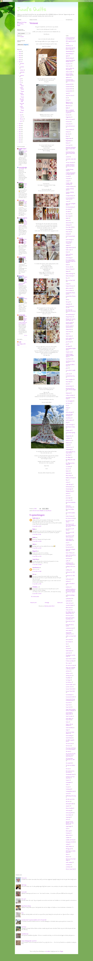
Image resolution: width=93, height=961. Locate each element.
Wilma (67, 854)
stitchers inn (68, 673)
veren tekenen (69, 815)
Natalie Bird (68, 473)
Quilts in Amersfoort (70, 583)
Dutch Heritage (69, 239)
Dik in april (24, 899)
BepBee (67, 108)
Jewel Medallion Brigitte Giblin (71, 349)
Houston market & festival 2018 (70, 323)
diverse (67, 220)
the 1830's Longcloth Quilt (70, 740)
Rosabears (21, 182)
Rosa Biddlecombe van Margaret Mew (70, 612)
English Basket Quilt (70, 247)
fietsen (67, 271)
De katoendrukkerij (70, 207)
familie (67, 264)
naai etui (67, 469)
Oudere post (59, 602)
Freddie (67, 284)
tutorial (67, 793)
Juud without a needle (70, 370)
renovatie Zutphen (69, 605)
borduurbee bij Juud (70, 126)
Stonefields (68, 678)
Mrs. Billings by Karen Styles (70, 463)
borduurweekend (69, 129)
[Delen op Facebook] (46, 508)
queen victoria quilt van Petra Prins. (71, 555)
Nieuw (67, 480)
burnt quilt (68, 145)
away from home (69, 95)
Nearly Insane (68, 475)
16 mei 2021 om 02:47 (37, 593)
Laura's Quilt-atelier (23, 167)
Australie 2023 (69, 86)
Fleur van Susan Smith (70, 280)
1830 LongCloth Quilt (70, 41)
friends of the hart (70, 286)
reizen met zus (69, 603)
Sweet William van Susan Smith (69, 719)
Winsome (68, 856)
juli (21, 78)
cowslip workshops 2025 (70, 189)
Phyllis (34, 529)
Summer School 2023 (70, 691)
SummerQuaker (69, 694)
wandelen (68, 837)
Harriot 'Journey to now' (70, 307)
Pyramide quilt (69, 547)
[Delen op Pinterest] (48, 508)
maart (21, 117)
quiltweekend (68, 598)
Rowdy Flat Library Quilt (70, 625)
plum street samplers (70, 512)
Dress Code (68, 231)
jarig (67, 344)
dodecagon (68, 225)
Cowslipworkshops (70, 195)
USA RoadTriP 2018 (69, 803)
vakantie (67, 806)
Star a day (68, 663)
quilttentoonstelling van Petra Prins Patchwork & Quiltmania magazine (70, 590)
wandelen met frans (70, 840)
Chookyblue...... (35, 587)
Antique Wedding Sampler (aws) (69, 74)
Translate (22, 36)
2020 (20, 123)
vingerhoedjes (68, 826)
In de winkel (24, 892)
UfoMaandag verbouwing (71, 796)
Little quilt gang (69, 412)
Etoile (67, 252)
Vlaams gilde (68, 831)
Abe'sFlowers (68, 45)
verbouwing (68, 810)
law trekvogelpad (69, 401)
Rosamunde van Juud (70, 621)
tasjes (67, 730)
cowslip (67, 181)
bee (66, 98)
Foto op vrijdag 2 (25, 203)
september (22, 72)
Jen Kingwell (68, 346)
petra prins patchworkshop (69, 506)
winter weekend (69, 862)
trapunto (68, 780)
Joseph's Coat (69, 352)
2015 (20, 134)
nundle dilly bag (69, 484)
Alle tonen (25, 335)
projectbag (68, 545)
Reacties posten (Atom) (49, 606)
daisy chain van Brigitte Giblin (70, 204)
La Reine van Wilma (70, 395)
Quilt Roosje (68, 558)
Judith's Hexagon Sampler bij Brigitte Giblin (70, 355)
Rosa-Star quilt (69, 615)
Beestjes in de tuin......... (25, 185)
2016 (20, 131)
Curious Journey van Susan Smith (70, 198)
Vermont (21, 112)
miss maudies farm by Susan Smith (70, 452)
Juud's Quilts (31, 9)
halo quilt (68, 302)
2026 (20, 51)
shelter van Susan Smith (71, 636)
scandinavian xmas (69, 628)
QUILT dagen (24, 885)
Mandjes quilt (68, 430)
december (22, 63)
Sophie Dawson (69, 650)
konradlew (48, 951)
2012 (20, 140)
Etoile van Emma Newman (69, 255)
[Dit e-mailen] (42, 508)
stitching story (69, 675)
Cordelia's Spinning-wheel (70, 170)
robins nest (68, 610)
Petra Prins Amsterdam (70, 502)
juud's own (68, 373)
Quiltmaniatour (69, 579)
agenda (67, 56)
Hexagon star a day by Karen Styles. (70, 319)
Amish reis (68, 66)
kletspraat (68, 393)
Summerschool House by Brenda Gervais (70, 699)
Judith (20, 342)
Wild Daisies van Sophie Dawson (70, 851)
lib (66, 410)
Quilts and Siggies (22, 257)
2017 (20, 129)
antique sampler (69, 71)
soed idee (68, 648)
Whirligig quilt (68, 848)
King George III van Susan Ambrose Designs (71, 389)
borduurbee (68, 124)
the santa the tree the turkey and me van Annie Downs (70, 755)
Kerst (67, 384)
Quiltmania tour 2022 (70, 575)
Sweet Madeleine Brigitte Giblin (69, 713)
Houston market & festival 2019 (70, 326)
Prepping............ (25, 299)
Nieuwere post (33, 602)
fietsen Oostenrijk (69, 273)
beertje (67, 100)
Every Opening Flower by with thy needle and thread (70, 261)
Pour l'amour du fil (70, 518)
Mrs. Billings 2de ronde (70, 459)
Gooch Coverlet (69, 290)
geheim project (69, 288)
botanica (67, 131)
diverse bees (68, 222)
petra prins (68, 500)
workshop (68, 864)
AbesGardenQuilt (69, 51)
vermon (67, 819)
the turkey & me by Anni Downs (70, 771)
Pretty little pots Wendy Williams (69, 540)
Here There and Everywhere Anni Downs (71, 310)
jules (67, 368)
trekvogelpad (68, 782)
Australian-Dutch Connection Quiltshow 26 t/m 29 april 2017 (34, 920)
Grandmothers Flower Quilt (70, 293)
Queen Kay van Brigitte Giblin (70, 550)
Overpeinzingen (69, 489)
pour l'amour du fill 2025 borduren (70, 536)
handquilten (68, 304)
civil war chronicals (70, 162)
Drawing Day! (25, 151)
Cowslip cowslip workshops (69, 183)
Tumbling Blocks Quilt (70, 791)
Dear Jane (68, 214)
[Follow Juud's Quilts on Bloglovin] (23, 45)
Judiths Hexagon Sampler (22, 108)
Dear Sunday (68, 216)
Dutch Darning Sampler (70, 236)
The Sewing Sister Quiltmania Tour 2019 (70, 759)
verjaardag (68, 817)
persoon (67, 495)
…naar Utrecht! (21, 168)
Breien (67, 136)
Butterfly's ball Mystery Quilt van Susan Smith (71, 148)
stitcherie (68, 671)
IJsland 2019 (68, 329)
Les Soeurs (68, 403)
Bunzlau (67, 143)
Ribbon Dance (68, 607)
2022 (20, 59)
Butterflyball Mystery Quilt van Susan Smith (70, 152)
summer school (69, 686)
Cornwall (67, 176)
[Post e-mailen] (40, 508)
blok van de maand (70, 119)
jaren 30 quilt (68, 342)
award (67, 93)
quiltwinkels (68, 601)
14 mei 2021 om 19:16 (37, 534)
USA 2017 (67, 801)
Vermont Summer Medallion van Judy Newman (42, 510)
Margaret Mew (69, 436)
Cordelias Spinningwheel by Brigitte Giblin (70, 173)
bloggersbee (68, 117)
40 (66, 43)
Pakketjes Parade (69, 491)
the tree (67, 768)
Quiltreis (67, 581)
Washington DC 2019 (70, 842)
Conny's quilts (21, 200)
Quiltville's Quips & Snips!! (22, 149)
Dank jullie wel (22, 104)
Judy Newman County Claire (70, 361)
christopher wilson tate (71, 159)
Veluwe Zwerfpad (69, 808)
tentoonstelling (69, 735)
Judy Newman (68, 359)
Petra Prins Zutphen (70, 509)
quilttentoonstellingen (70, 595)
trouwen (67, 787)
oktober (22, 70)
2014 (20, 136)
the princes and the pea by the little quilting (71, 748)
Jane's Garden (69, 336)
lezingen (67, 407)
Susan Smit (68, 705)
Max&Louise (68, 442)
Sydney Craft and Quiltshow (69, 724)
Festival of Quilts (69, 269)
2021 (20, 61)
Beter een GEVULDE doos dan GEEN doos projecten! (70, 111)
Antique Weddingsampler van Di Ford (29, 941)
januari (21, 121)
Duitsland (68, 234)
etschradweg (68, 257)
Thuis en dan (24, 878)
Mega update (22, 85)
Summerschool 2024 (70, 697)
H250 (67, 299)
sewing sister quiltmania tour (69, 633)
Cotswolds (68, 178)
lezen (67, 405)
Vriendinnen (68, 833)
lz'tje (67, 422)
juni (21, 80)
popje (25, 258)
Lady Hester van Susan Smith (70, 398)
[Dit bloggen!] (44, 508)
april (21, 115)
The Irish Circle (69, 743)
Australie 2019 (69, 84)
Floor (34, 574)
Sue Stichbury (69, 682)
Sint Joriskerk (69, 641)
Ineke (34, 544)
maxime (67, 445)
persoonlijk (68, 498)
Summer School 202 (70, 689)
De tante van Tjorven (23, 218)
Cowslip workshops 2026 (70, 193)
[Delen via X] (45, 508)
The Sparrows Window (70, 765)
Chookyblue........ (22, 297)
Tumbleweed (68, 789)
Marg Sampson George (26, 906)
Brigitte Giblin (68, 138)
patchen (67, 493)
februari (22, 119)
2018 (20, 127)
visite (67, 828)
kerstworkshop (69, 386)
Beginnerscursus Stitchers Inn (69, 103)
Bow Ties (68, 134)
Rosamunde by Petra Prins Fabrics (70, 618)
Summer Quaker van (70, 684)
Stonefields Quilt (25, 934)
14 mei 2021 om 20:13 (37, 548)
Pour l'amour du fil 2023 (70, 521)
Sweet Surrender (69, 716)
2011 (20, 142)
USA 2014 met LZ (69, 799)
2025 (20, 53)
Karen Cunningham (69, 379)
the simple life (69, 763)
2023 (20, 57)
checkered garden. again (25, 241)
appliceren (68, 77)
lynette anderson (69, 420)
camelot (67, 157)
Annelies (34, 537)
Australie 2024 (69, 89)
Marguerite (35, 551)
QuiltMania (68, 570)
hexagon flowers (69, 316)
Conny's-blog (35, 559)
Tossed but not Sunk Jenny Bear (70, 777)
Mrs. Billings (68, 457)
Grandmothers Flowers (70, 296)
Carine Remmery (36, 567)
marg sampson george (70, 432)
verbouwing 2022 (69, 812)
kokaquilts (21, 238)
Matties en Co (69, 440)
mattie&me (68, 438)
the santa (68, 751)
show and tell (68, 639)
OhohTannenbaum (69, 486)
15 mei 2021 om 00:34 (37, 564)
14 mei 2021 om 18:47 (37, 526)
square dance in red (70, 658)
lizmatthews (68, 418)
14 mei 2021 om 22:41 (37, 556)
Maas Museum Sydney (70, 427)
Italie (67, 334)
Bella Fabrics (68, 105)
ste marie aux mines (70, 665)
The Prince (68, 745)
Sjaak (67, 646)
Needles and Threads (70, 477)
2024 (20, 55)
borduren (68, 121)
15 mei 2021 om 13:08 (37, 571)
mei (21, 83)
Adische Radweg (69, 53)
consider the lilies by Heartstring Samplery (70, 165)
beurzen (67, 115)
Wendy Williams (69, 846)
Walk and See (21, 276)
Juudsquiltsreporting (70, 376)
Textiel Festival (69, 738)
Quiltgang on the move (70, 566)
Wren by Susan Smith (70, 869)
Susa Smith (68, 702)
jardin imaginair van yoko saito (70, 339)
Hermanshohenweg (69, 314)
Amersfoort (68, 64)
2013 (20, 138)
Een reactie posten (35, 596)
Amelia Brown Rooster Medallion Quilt (70, 61)
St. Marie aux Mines (70, 661)
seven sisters (68, 630)
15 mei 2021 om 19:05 (37, 584)
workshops (68, 867)
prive (67, 542)
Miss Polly (68, 455)
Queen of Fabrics (69, 553)
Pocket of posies (69, 516)
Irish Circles (68, 331)
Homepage (47, 602)
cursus (67, 201)
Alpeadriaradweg (69, 58)
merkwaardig (68, 449)
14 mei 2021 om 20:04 (37, 541)
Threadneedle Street (70, 774)
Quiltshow (68, 587)
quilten (67, 560)
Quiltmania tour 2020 (70, 572)
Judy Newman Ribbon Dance (70, 365)
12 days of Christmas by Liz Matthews (70, 38)
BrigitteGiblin (68, 140)
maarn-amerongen (69, 424)
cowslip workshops (70, 186)
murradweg (68, 466)
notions (67, 482)
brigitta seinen (35, 518)
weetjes (67, 844)
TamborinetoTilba (69, 727)
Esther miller (68, 250)
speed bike (68, 653)
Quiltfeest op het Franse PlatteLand (69, 563)
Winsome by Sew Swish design (70, 859)
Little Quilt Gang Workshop (69, 415)
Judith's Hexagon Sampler (22, 89)
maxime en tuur (69, 447)
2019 (20, 125)
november (22, 67)
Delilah (67, 218)
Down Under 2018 (69, 227)
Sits (66, 644)
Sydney (67, 722)
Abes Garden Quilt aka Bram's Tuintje (70, 48)
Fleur (67, 278)
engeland (67, 245)
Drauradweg (68, 229)
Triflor (67, 784)
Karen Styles (68, 381)
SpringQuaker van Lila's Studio (70, 656)
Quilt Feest (24, 927)
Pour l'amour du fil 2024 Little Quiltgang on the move (71, 525)
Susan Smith (68, 707)
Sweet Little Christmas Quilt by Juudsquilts (70, 710)
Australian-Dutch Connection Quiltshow (70, 80)
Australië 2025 (69, 91)
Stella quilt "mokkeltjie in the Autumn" (70, 668)
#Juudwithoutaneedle (22, 100)
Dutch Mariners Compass (69, 242)
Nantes (67, 471)
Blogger (61, 951)
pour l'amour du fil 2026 (70, 529)
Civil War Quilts (22, 315)
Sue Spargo (68, 680)
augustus (22, 75)
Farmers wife (68, 267)
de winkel (68, 211)
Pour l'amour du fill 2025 (70, 533)
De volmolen (68, 209)
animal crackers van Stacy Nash (70, 69)
